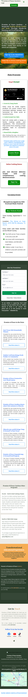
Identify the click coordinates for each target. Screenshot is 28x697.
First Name (5, 272)
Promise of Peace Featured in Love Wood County (12, 379)
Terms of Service (17, 297)
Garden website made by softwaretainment (14, 693)
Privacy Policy (10, 297)
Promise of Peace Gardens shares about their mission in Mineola (13, 405)
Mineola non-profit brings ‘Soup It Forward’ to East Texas (13, 430)
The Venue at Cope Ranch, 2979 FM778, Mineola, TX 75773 (14, 223)
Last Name (5, 278)
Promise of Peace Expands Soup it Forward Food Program (13, 455)
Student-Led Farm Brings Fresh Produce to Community (13, 356)
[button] (23, 1)
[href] (14, 679)
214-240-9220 (14, 588)
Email (4, 284)
